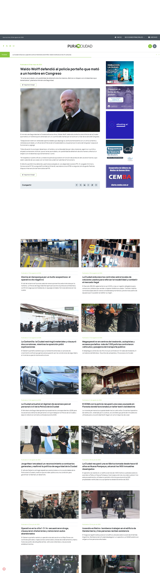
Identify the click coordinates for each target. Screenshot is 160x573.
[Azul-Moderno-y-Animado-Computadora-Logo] (120, 112)
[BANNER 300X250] (120, 62)
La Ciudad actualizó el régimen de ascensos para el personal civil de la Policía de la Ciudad (46, 405)
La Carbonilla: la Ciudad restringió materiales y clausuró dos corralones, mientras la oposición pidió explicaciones (48, 344)
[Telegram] (92, 185)
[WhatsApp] (88, 185)
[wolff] (60, 89)
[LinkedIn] (84, 185)
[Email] (96, 185)
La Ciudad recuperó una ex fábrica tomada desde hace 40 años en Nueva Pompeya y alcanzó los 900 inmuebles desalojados (110, 466)
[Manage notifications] (4, 568)
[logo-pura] (80, 45)
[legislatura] (120, 87)
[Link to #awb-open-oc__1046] (150, 46)
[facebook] (3, 46)
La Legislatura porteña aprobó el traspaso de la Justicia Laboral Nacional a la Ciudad (38, 55)
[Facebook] (77, 185)
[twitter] (7, 46)
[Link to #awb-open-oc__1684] (155, 46)
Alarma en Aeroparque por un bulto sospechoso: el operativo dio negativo (45, 278)
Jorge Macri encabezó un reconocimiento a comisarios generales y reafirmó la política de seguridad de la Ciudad (49, 465)
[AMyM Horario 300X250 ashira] (120, 140)
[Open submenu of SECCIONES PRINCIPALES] (143, 37)
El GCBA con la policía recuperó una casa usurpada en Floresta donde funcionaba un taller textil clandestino (108, 405)
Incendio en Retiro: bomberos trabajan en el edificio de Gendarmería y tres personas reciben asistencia (109, 529)
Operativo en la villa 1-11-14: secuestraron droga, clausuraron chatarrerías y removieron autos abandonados (45, 531)
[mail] (13, 46)
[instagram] (10, 46)
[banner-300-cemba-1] (120, 165)
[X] (81, 185)
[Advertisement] (78, 17)
